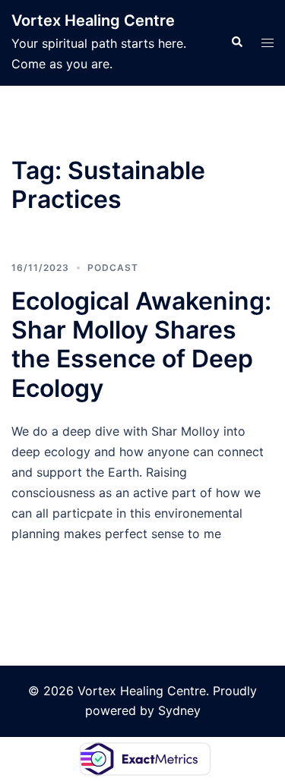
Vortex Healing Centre (93, 20)
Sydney (179, 710)
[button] (236, 42)
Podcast (112, 267)
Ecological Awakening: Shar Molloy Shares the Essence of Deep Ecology (141, 344)
